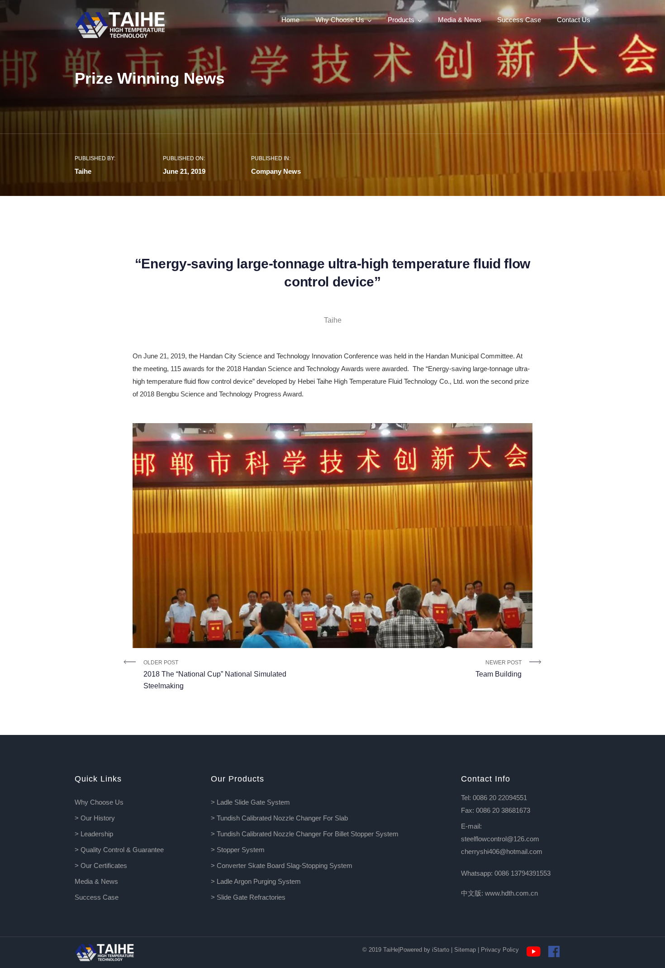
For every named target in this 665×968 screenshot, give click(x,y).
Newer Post (498, 668)
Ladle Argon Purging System (259, 881)
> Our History (95, 818)
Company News (276, 171)
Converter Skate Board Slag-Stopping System (284, 865)
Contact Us (573, 20)
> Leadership (94, 834)
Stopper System (241, 850)
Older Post (214, 674)
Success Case (519, 20)
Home (290, 20)
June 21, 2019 (184, 171)
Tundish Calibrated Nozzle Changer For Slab (282, 818)
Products (401, 20)
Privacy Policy (500, 949)
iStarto (440, 949)
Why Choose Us (339, 20)
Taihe (83, 171)
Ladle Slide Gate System (253, 802)
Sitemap (465, 949)
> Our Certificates (101, 865)
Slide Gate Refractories (251, 897)
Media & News (459, 20)
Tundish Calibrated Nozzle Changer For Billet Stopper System (308, 834)
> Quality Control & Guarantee (119, 850)
